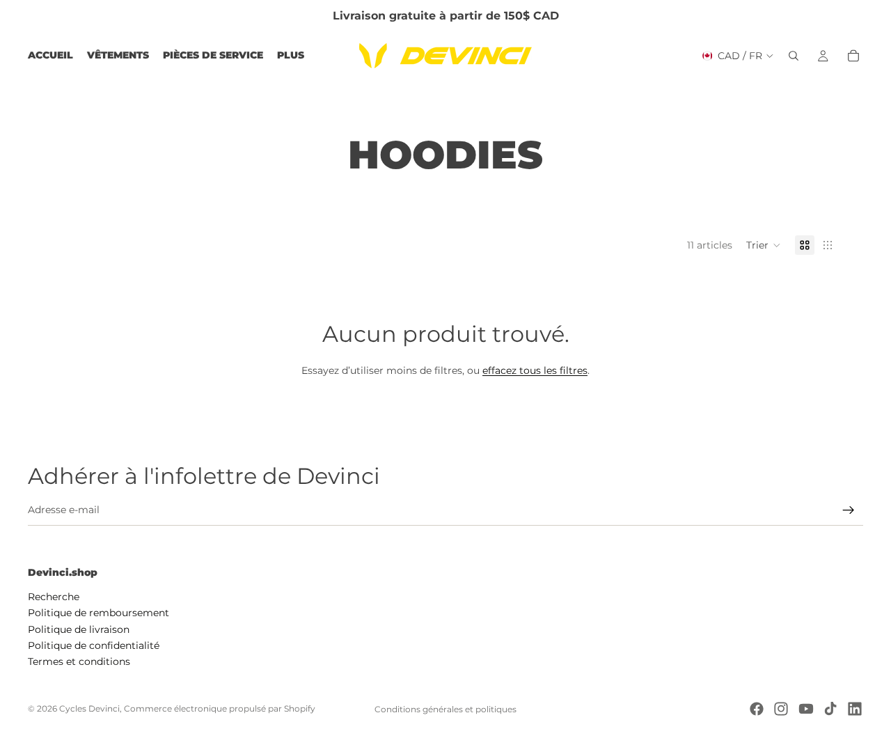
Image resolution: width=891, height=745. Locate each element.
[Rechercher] (793, 55)
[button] (763, 245)
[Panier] (853, 55)
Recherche (53, 596)
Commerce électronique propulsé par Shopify (219, 708)
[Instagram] (781, 708)
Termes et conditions (79, 661)
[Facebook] (756, 708)
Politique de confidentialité (93, 645)
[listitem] (290, 56)
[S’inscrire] (848, 510)
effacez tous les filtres (535, 370)
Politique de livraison (78, 628)
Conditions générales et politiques (445, 709)
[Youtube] (806, 708)
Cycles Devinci (89, 708)
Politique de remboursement (98, 612)
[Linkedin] (854, 708)
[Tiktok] (830, 708)
